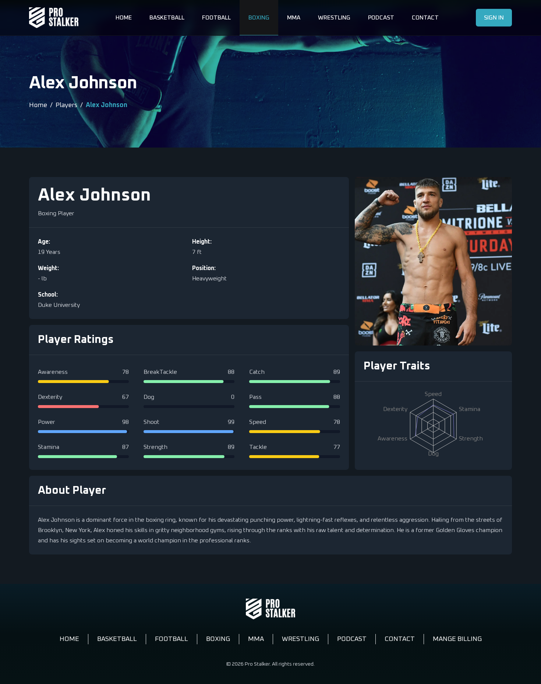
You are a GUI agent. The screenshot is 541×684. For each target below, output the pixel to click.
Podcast (381, 18)
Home (124, 18)
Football (216, 18)
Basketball (166, 18)
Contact (425, 18)
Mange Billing (457, 639)
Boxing (258, 18)
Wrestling (334, 18)
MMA (293, 18)
